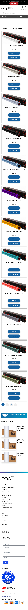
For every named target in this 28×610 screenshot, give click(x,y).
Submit (5, 562)
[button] (25, 7)
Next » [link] (15, 404)
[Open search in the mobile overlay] (14, 13)
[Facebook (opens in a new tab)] (3, 532)
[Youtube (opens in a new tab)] (7, 532)
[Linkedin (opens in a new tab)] (5, 532)
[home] (9, 479)
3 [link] (11, 404)
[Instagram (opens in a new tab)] (9, 532)
